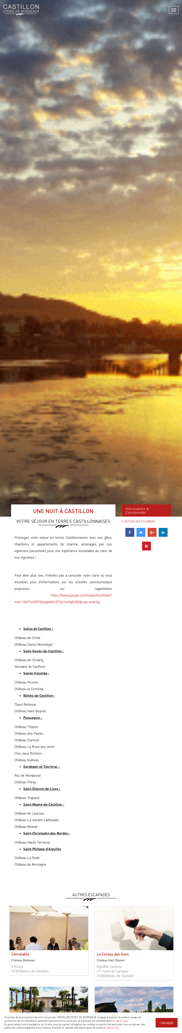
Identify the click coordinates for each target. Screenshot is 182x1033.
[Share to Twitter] (140, 535)
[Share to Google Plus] (152, 535)
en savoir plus (120, 1020)
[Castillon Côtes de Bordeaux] (21, 9)
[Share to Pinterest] (146, 549)
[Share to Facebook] (129, 535)
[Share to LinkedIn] (163, 535)
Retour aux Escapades (140, 521)
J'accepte (166, 1022)
